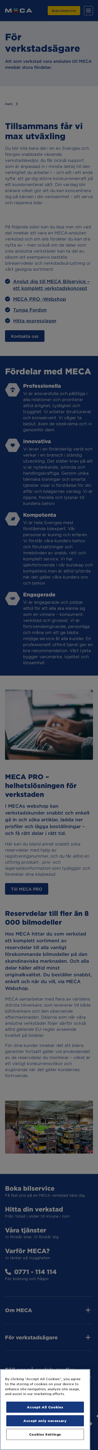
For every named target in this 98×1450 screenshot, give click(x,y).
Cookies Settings (45, 1434)
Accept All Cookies (45, 1407)
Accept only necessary (45, 1420)
